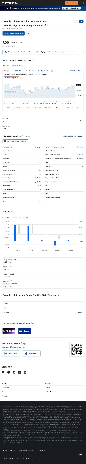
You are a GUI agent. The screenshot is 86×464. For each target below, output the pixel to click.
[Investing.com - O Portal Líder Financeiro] (12, 3)
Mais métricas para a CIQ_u (73, 136)
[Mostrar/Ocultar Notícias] (52, 71)
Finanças (22, 60)
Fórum (31, 60)
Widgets (4, 396)
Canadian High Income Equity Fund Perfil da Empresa (29, 295)
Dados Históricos (17, 65)
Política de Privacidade (26, 450)
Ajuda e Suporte (50, 392)
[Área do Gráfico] (8, 71)
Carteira (4, 392)
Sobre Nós (48, 383)
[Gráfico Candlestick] (4, 71)
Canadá (80, 312)
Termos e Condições (9, 450)
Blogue (4, 383)
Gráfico (13, 60)
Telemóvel (5, 387)
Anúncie (47, 387)
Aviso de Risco (41, 450)
